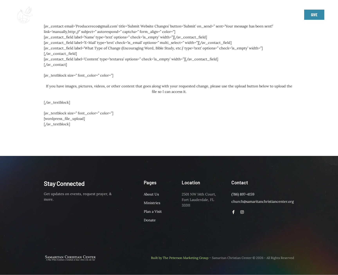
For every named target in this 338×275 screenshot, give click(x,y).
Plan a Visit (153, 211)
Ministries (152, 203)
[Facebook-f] (278, 15)
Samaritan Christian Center (232, 258)
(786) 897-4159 (242, 194)
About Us (151, 194)
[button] (204, 12)
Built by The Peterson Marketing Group (180, 258)
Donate (150, 220)
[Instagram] (287, 15)
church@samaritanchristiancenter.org (262, 201)
